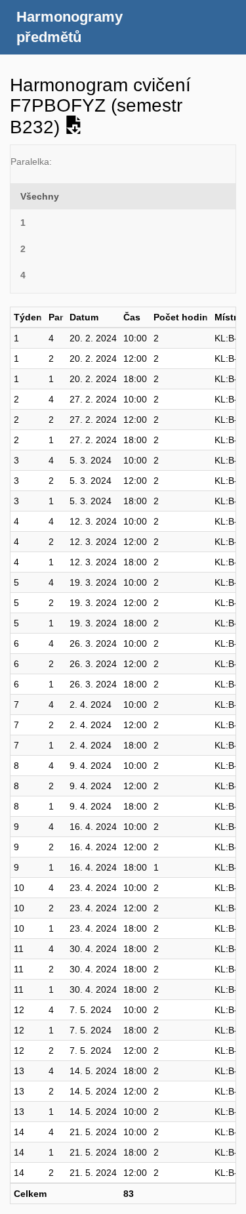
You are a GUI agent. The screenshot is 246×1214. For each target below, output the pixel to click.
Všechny (39, 196)
